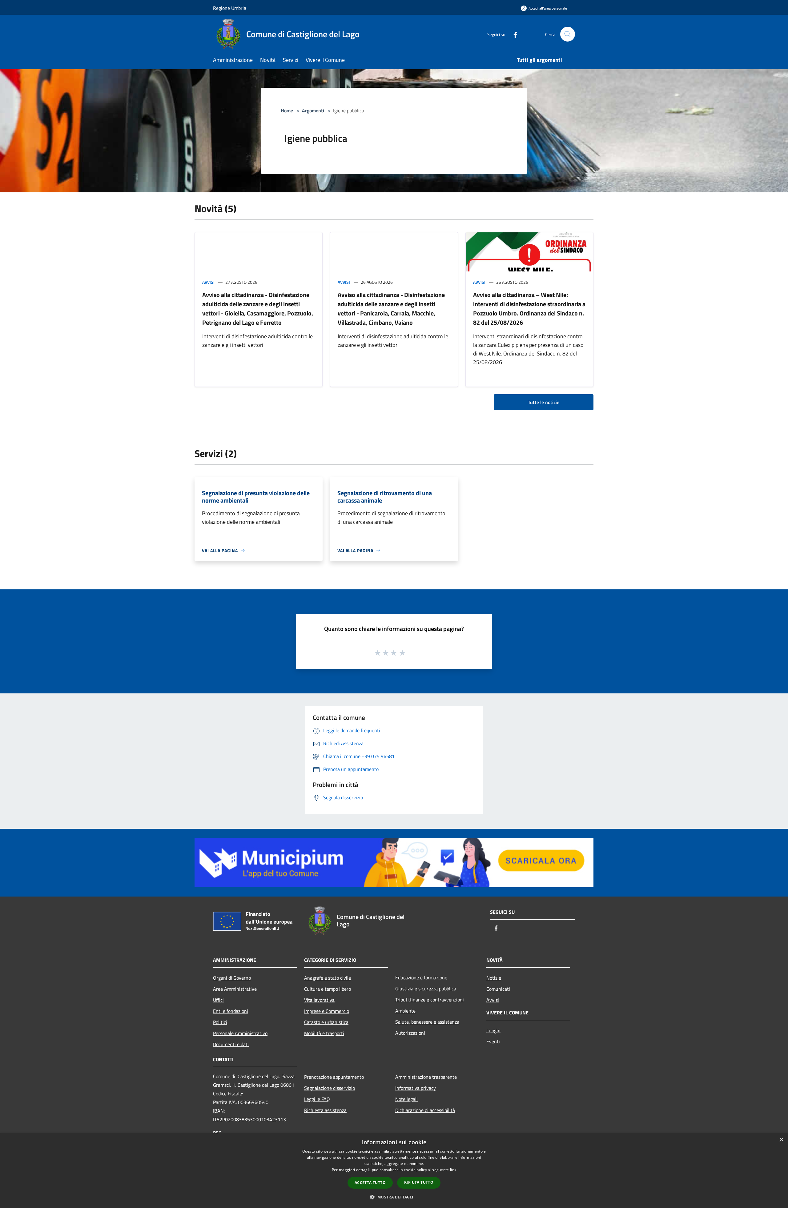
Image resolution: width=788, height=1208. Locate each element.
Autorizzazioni (410, 1033)
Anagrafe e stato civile (327, 977)
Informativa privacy (415, 1088)
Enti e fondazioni (230, 1011)
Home (287, 110)
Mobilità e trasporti (324, 1033)
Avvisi (208, 282)
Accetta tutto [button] (370, 1182)
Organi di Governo (232, 977)
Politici (220, 1022)
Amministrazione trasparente (426, 1077)
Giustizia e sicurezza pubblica (425, 988)
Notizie (493, 977)
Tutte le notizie (543, 402)
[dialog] (394, 1170)
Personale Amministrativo (240, 1033)
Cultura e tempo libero (327, 989)
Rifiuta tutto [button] (418, 1182)
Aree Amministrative (235, 989)
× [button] (781, 1140)
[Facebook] (513, 34)
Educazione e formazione (421, 977)
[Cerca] (567, 34)
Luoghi (493, 1030)
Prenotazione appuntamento (334, 1077)
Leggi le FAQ (317, 1099)
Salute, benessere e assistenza (427, 1021)
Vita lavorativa (319, 1000)
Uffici (218, 1000)
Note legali (406, 1099)
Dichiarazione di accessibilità (425, 1110)
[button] (394, 1197)
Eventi (493, 1041)
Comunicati (498, 989)
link (453, 1169)
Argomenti (313, 110)
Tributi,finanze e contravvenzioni (429, 999)
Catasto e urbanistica (326, 1022)
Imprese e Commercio (326, 1011)
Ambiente (405, 1010)
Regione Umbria (229, 8)
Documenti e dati (231, 1044)
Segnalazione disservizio (329, 1088)
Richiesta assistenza (325, 1110)
